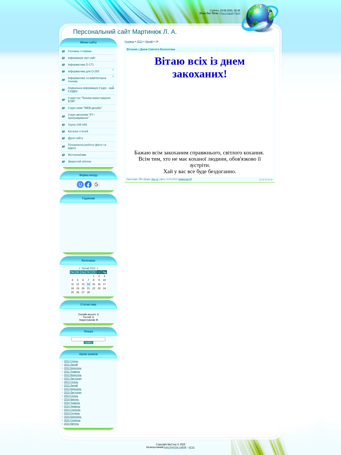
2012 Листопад (72, 378)
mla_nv (154, 179)
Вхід (237, 13)
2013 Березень (72, 389)
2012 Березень (72, 368)
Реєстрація (226, 13)
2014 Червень (72, 406)
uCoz (192, 447)
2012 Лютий (71, 364)
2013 (139, 41)
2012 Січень (71, 361)
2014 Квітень (71, 399)
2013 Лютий (71, 385)
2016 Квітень (71, 423)
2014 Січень (71, 396)
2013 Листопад (72, 392)
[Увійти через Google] (96, 184)
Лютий (149, 41)
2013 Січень (71, 382)
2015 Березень (72, 416)
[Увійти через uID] (80, 184)
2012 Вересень (73, 375)
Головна (129, 41)
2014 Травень (72, 402)
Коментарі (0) (185, 179)
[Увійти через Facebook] (88, 184)
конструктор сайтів (175, 447)
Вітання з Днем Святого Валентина (151, 49)
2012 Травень (72, 371)
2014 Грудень (72, 413)
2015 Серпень (72, 420)
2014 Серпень (72, 409)
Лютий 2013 (88, 268)
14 (88, 284)
